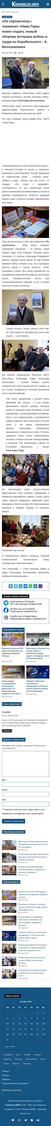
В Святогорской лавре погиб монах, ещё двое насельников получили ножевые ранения (33, 857)
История (27, 1055)
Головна (5, 1075)
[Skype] (20, 586)
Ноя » (13, 1046)
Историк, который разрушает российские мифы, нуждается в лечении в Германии (31, 869)
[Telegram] (35, 586)
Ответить (7, 731)
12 (19, 1024)
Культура (37, 1055)
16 (43, 1024)
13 (25, 1024)
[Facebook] (11, 586)
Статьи (6, 1064)
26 (19, 1034)
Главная (6, 12)
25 (14, 1034)
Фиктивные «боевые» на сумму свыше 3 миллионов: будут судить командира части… (32, 907)
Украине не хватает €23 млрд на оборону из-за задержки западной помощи (32, 894)
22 (37, 1029)
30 (43, 1034)
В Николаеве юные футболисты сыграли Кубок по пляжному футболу (32, 960)
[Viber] (40, 586)
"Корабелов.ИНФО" (13, 1105)
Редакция (6, 1079)
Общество (15, 12)
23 (43, 1029)
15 (37, 1024)
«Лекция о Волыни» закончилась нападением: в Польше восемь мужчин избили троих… (32, 935)
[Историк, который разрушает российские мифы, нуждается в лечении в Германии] (9, 870)
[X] (16, 586)
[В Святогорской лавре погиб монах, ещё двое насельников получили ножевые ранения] (9, 858)
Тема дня (15, 1064)
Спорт (42, 1059)
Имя (4, 780)
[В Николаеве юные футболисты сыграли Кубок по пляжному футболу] (9, 961)
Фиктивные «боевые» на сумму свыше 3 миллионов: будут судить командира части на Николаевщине (37, 653)
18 (14, 1029)
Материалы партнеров (11, 1090)
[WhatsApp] (30, 586)
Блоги (18, 1055)
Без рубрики (8, 1055)
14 (31, 1024)
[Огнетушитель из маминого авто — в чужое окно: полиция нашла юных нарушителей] (9, 974)
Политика (18, 1059)
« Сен (7, 1046)
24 (7, 1034)
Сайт (4, 800)
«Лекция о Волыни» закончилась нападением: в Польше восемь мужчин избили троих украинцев (37, 686)
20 (25, 1029)
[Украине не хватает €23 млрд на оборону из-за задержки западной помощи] (13, 639)
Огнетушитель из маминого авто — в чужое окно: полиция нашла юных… (33, 973)
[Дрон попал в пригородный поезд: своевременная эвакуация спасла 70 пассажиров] (9, 845)
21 (31, 1029)
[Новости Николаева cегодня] (25, 4)
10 (7, 1024)
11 (13, 1024)
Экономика (27, 1064)
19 (19, 1029)
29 (37, 1034)
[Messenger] (25, 586)
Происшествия (31, 1059)
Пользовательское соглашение (15, 1083)
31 (7, 1040)
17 (7, 1029)
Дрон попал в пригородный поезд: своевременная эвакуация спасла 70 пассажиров (33, 844)
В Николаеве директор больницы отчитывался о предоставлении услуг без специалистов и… (32, 947)
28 (31, 1034)
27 (25, 1034)
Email (5, 790)
